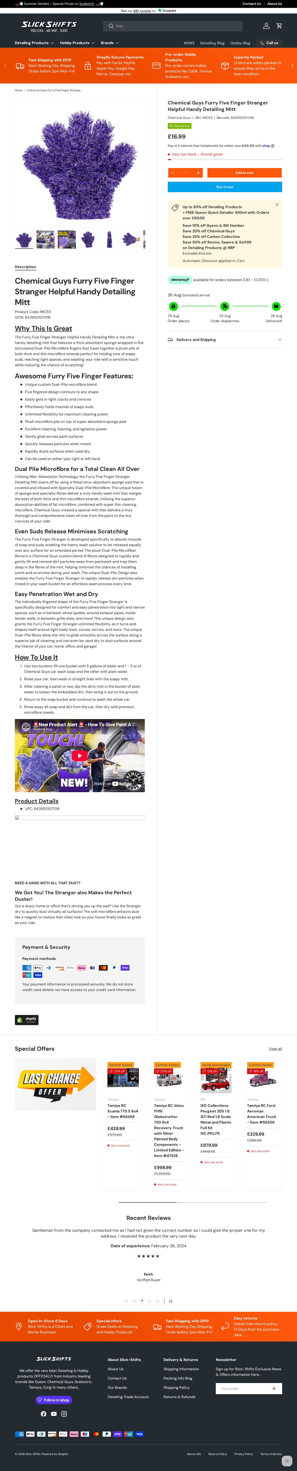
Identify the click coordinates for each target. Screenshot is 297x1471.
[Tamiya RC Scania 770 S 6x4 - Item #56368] (123, 1077)
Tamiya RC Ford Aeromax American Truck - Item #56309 (261, 1114)
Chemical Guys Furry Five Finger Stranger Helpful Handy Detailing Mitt (55, 90)
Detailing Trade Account (128, 1396)
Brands (107, 42)
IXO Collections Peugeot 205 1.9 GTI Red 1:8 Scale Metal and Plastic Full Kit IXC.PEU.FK (216, 1119)
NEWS (189, 43)
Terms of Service (271, 1454)
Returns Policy (217, 1454)
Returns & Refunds (179, 1396)
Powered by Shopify (55, 1454)
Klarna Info (194, 1454)
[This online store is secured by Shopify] (27, 1017)
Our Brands (117, 1387)
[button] (279, 26)
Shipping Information (181, 1369)
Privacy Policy (244, 1454)
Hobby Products (75, 42)
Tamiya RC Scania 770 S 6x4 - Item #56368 (122, 1111)
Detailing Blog (212, 43)
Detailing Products (32, 42)
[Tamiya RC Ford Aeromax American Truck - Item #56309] (262, 1077)
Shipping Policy (177, 1387)
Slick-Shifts (33, 1454)
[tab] (25, 267)
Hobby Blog (240, 43)
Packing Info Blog (178, 1378)
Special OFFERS (32, 4)
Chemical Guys (179, 118)
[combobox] (172, 26)
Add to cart (245, 172)
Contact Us (252, 4)
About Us (274, 4)
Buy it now (224, 187)
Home (19, 90)
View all (275, 1048)
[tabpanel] (80, 601)
